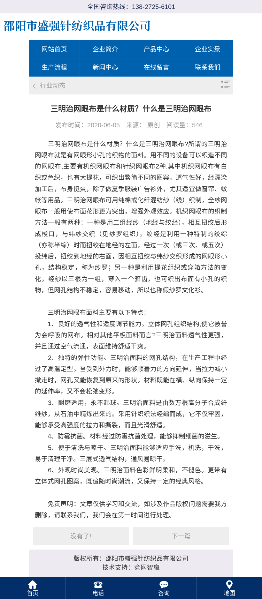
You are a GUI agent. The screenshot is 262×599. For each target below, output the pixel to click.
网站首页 (54, 49)
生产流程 (54, 67)
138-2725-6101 (153, 6)
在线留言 (156, 67)
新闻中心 (105, 67)
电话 (98, 593)
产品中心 (156, 49)
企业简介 (105, 49)
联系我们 (207, 67)
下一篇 (181, 536)
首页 (32, 593)
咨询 (164, 593)
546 (197, 125)
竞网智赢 (147, 567)
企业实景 (207, 49)
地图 (229, 593)
